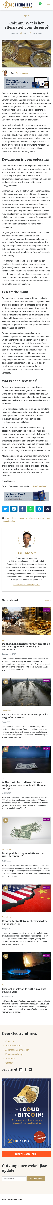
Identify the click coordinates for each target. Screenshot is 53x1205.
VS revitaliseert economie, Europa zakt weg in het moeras (25, 716)
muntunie (6, 521)
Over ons (9, 1041)
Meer (47, 600)
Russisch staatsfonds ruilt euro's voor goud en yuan (24, 990)
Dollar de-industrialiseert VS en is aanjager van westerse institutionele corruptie (24, 785)
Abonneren (10, 1058)
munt (48, 518)
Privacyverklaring (14, 1054)
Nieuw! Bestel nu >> (26, 1153)
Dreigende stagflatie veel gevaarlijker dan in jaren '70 (24, 922)
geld (39, 518)
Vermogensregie (13, 1045)
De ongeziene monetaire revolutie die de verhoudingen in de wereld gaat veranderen (26, 646)
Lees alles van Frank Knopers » (27, 585)
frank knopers (31, 518)
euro (23, 518)
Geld (26, 16)
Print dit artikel (37, 33)
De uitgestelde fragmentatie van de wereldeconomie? (23, 855)
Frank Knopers (22, 73)
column (8, 518)
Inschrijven (36, 1178)
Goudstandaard (39, 486)
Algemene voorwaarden (17, 1050)
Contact (9, 1063)
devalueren (16, 518)
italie (44, 518)
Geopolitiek (6, 711)
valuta (12, 521)
